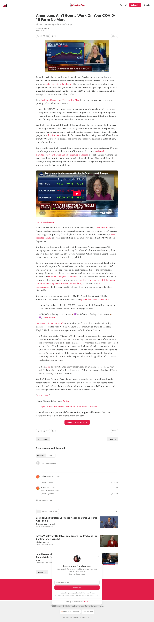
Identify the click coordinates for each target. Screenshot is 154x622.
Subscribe (135, 5)
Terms (87, 606)
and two (52, 276)
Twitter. (66, 401)
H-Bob (43, 487)
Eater (46, 395)
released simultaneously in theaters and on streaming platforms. (70, 153)
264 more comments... (44, 500)
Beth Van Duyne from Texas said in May (60, 100)
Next (111, 439)
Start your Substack (71, 611)
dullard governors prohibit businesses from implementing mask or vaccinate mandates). (76, 282)
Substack (65, 617)
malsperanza (46, 476)
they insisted (53, 135)
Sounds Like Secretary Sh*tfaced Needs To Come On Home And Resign (66, 519)
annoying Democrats (67, 276)
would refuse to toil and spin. (58, 84)
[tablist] (45, 455)
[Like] (38, 36)
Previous (44, 439)
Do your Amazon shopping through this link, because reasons (68, 406)
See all (40, 572)
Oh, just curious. (42, 542)
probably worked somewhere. (95, 299)
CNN (39, 395)
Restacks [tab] (51, 455)
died (48, 367)
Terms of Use (88, 593)
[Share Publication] (126, 5)
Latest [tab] (44, 511)
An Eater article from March (50, 323)
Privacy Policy (94, 595)
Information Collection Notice (76, 595)
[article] (77, 524)
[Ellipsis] (117, 476)
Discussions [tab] (53, 511)
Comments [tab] (41, 455)
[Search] (121, 5)
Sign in (147, 5)
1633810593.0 (49, 317)
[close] (98, 556)
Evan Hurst (49, 526)
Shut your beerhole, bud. (45, 524)
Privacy (81, 606)
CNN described (102, 227)
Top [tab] (38, 511)
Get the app (88, 611)
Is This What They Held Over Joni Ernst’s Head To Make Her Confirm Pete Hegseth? (66, 537)
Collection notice (97, 606)
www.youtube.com (45, 222)
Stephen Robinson (42, 28)
